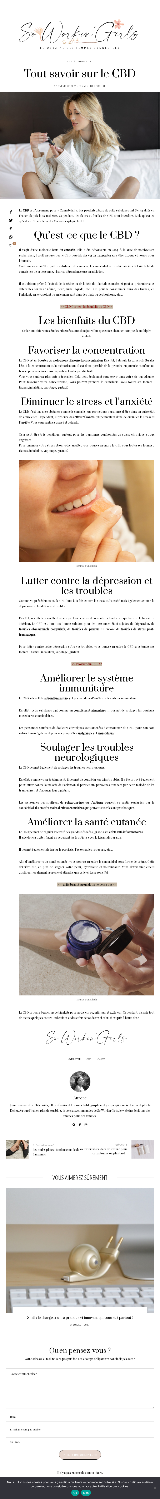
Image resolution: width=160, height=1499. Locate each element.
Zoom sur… (85, 61)
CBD (89, 1059)
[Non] (155, 1488)
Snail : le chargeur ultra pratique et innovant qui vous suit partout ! (80, 1317)
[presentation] (15, 1250)
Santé (71, 61)
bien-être (74, 1059)
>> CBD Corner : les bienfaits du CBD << (86, 307)
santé (101, 1059)
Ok (75, 1492)
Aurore (80, 1098)
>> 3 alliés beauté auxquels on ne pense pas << (87, 884)
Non (86, 1492)
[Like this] (10, 245)
